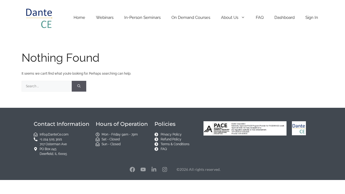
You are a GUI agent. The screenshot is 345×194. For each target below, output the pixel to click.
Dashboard (284, 17)
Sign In (311, 17)
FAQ (260, 17)
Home (79, 17)
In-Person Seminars (142, 17)
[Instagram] (164, 169)
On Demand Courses (190, 17)
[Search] (79, 86)
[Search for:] (47, 86)
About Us (229, 17)
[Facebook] (132, 169)
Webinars (104, 17)
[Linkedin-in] (154, 169)
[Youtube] (143, 169)
